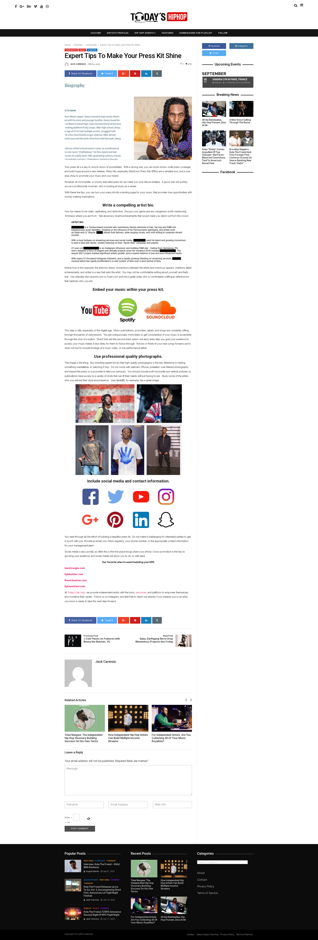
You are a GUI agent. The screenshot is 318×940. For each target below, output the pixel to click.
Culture (96, 33)
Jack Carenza (78, 64)
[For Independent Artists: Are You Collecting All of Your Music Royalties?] (172, 718)
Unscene (92, 50)
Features (167, 33)
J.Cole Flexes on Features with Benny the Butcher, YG (102, 639)
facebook (215, 46)
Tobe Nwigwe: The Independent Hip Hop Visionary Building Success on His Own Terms (84, 738)
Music (82, 50)
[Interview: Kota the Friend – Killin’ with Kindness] (73, 866)
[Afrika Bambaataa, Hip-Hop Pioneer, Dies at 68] (214, 109)
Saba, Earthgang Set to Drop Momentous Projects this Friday (154, 639)
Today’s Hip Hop (76, 592)
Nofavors (100, 861)
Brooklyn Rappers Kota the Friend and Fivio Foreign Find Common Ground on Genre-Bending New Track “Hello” (240, 156)
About (201, 873)
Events (87, 908)
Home (68, 45)
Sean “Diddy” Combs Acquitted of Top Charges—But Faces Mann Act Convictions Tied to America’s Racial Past (213, 156)
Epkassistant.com (75, 586)
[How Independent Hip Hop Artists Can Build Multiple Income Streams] (128, 718)
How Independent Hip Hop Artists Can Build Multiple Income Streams (128, 738)
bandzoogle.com (75, 568)
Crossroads (91, 45)
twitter (215, 53)
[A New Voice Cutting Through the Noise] (241, 109)
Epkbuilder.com (74, 574)
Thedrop (111, 861)
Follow (223, 33)
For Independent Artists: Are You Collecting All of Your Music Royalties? (171, 738)
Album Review (91, 880)
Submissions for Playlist (195, 33)
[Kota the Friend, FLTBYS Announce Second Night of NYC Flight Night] (73, 913)
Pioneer (115, 880)
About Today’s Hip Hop (207, 934)
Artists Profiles (118, 33)
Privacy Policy (205, 886)
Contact (202, 879)
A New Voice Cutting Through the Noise (240, 121)
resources (141, 592)
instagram (243, 46)
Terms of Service (207, 893)
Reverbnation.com (76, 580)
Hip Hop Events (144, 33)
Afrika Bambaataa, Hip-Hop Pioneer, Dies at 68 (214, 122)
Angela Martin (92, 871)
